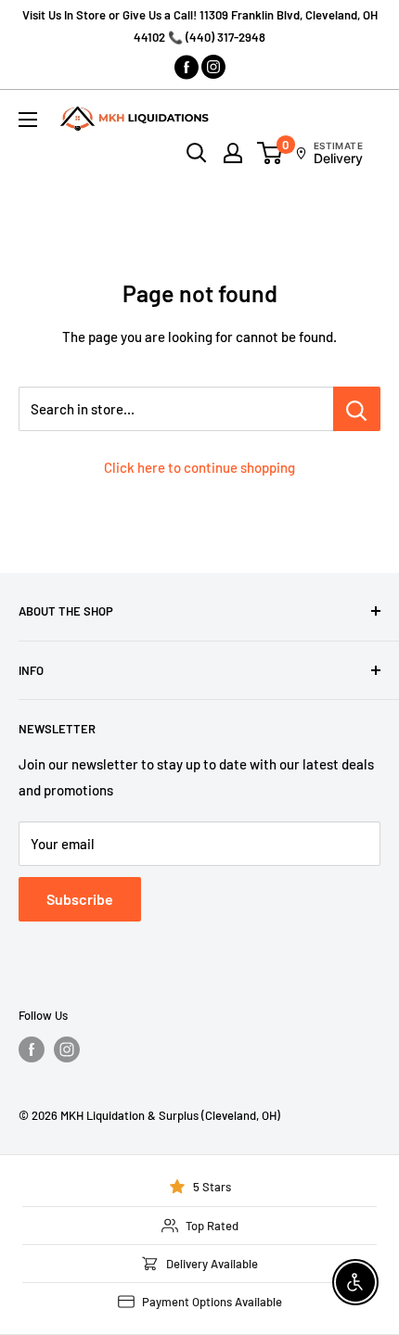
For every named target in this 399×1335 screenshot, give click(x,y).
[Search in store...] (356, 409)
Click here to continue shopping (199, 467)
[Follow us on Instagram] (67, 1049)
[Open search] (197, 153)
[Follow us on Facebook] (32, 1049)
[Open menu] (28, 119)
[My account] (233, 153)
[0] (270, 153)
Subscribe (79, 899)
